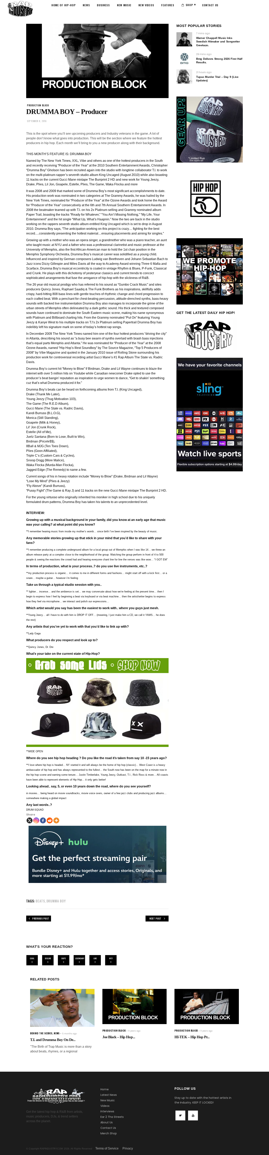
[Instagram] (36, 820)
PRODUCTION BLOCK (38, 105)
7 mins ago (203, 33)
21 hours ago (203, 72)
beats (40, 900)
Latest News (108, 1095)
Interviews (107, 1111)
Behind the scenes (41, 1033)
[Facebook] (43, 820)
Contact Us (108, 1128)
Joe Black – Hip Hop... (118, 1037)
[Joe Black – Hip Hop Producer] (134, 1006)
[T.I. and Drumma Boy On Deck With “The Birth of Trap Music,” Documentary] (62, 1008)
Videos (104, 1106)
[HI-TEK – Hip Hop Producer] (206, 1006)
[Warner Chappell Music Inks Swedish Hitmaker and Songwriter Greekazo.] (184, 39)
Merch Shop (108, 1133)
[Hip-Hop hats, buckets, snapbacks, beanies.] (97, 702)
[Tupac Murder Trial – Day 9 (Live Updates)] (184, 76)
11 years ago (206, 1030)
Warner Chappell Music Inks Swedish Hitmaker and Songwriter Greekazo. (218, 41)
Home (104, 1089)
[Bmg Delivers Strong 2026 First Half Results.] (184, 58)
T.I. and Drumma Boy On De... (52, 1040)
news (56, 1033)
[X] (29, 820)
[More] (56, 820)
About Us (106, 1122)
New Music (107, 1100)
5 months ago (69, 1033)
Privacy (127, 1148)
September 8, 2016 (36, 121)
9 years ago (134, 1030)
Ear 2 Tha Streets (112, 1117)
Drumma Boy (56, 900)
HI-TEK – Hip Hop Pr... (192, 1037)
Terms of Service (107, 1148)
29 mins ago (203, 54)
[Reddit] (50, 820)
